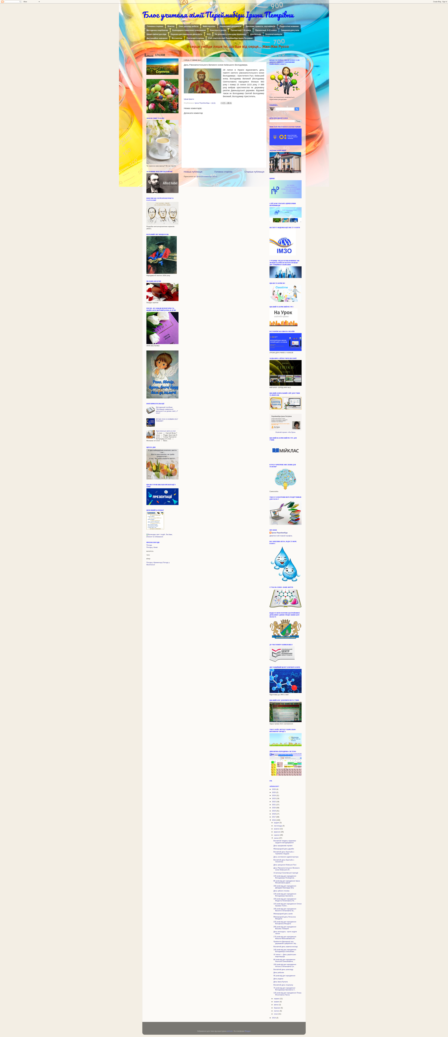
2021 (274, 805)
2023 (274, 798)
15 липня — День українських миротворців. (284, 955)
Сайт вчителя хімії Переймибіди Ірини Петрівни (230, 38)
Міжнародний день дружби (283, 849)
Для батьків (255, 34)
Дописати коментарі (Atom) (206, 176)
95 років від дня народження (284, 976)
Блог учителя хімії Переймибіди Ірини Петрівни (217, 14)
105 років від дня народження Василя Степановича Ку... (284, 910)
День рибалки (278, 972)
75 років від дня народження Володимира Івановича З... (284, 989)
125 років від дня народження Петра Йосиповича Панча (287, 994)
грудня (277, 823)
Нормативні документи (230, 26)
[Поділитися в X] (226, 103)
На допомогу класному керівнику (230, 34)
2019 (274, 811)
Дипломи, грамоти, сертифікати (260, 26)
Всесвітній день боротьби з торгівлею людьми (283, 853)
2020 (274, 808)
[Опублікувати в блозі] (224, 103)
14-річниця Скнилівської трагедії (285, 873)
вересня (277, 832)
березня (277, 1008)
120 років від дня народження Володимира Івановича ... (284, 895)
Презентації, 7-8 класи (241, 30)
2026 (274, 789)
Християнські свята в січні (166, 431)
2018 (274, 814)
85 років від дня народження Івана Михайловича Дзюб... (286, 882)
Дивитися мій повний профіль (281, 536)
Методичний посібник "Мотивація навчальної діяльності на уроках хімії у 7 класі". (167, 410)
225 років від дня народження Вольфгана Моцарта (284, 922)
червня (277, 999)
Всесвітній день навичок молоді (285, 946)
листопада (278, 826)
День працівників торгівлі (282, 846)
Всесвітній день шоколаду (283, 969)
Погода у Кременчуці (154, 562)
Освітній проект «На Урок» (285, 432)
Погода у (152, 547)
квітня (276, 1005)
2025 (274, 792)
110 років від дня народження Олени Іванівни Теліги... (287, 905)
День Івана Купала (280, 982)
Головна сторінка (155, 26)
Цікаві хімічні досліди (156, 34)
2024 (274, 795)
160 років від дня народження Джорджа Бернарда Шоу (284, 887)
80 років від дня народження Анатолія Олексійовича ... (284, 960)
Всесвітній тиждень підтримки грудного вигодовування (284, 841)
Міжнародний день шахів (282, 914)
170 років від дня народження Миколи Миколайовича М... (284, 937)
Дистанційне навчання (157, 38)
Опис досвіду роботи (188, 26)
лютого (277, 1011)
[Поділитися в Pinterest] (230, 103)
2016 (274, 820)
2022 (274, 802)
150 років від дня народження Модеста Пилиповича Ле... (284, 900)
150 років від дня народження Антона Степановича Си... (284, 965)
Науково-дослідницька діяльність (186, 34)
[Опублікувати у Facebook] (228, 103)
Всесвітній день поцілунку (283, 985)
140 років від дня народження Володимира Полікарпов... (284, 877)
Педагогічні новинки (289, 26)
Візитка (171, 26)
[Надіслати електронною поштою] (222, 103)
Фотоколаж (177, 38)
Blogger (247, 1031)
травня (277, 1002)
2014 (274, 1018)
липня (276, 838)
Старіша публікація (254, 172)
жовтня (277, 829)
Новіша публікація (193, 172)
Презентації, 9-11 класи (266, 30)
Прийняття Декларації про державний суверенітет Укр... (285, 942)
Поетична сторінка (195, 38)
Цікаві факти (189, 99)
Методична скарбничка (157, 30)
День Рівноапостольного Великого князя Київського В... (286, 869)
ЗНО (209, 34)
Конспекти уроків (218, 30)
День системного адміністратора (285, 857)
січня (276, 1014)
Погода (149, 545)
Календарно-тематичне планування (189, 30)
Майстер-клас (209, 26)
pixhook (230, 1031)
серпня (277, 835)
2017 (274, 817)
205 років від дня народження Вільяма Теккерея (284, 928)
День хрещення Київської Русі (284, 865)
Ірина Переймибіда (280, 533)
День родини (278, 979)
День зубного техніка (281, 891)
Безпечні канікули (273, 34)
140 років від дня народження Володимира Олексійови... (284, 950)
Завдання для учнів (290, 30)
